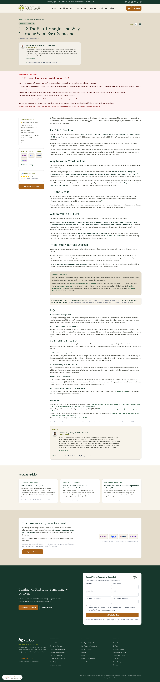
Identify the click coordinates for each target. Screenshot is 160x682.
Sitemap (115, 665)
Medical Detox (47, 607)
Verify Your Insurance (32, 552)
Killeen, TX (84, 655)
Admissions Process (118, 649)
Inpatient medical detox (113, 236)
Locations (93, 8)
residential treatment (64, 286)
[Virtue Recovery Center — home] (29, 8)
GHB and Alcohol (25, 130)
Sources (23, 143)
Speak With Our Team (112, 615)
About (112, 8)
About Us (115, 643)
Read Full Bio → (30, 58)
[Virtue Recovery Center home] (33, 640)
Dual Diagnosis (54, 662)
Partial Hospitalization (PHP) (58, 649)
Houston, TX (85, 652)
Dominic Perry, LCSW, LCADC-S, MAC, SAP (40, 45)
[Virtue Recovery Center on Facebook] (126, 2)
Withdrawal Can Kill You (27, 133)
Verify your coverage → (28, 165)
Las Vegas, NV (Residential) (89, 643)
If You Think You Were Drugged (30, 135)
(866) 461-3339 (27, 658)
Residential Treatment (56, 646)
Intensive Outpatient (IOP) (57, 652)
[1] (61, 136)
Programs (53, 8)
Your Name (89, 583)
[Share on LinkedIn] (140, 24)
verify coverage (122, 391)
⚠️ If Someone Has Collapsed (29, 122)
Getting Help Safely (26, 138)
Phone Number (117, 583)
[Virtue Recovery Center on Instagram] (129, 2)
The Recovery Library (25, 19)
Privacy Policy (117, 662)
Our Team (116, 646)
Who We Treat (81, 8)
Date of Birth (89, 591)
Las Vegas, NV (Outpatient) (89, 646)
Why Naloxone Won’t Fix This (29, 128)
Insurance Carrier (93, 598)
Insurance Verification (119, 652)
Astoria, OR (84, 662)
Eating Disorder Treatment (57, 659)
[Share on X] (135, 24)
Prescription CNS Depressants (84, 418)
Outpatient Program (56, 655)
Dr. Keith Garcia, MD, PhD (45, 62)
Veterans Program (55, 665)
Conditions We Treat (66, 8)
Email (114, 591)
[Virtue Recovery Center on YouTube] (135, 2)
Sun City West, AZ (86, 649)
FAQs (22, 140)
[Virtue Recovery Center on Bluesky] (140, 2)
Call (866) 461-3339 (31, 186)
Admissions (103, 8)
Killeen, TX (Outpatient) (88, 659)
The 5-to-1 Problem (26, 125)
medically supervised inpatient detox (83, 283)
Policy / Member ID (121, 598)
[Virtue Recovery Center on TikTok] (138, 2)
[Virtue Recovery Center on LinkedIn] (132, 2)
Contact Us (116, 659)
